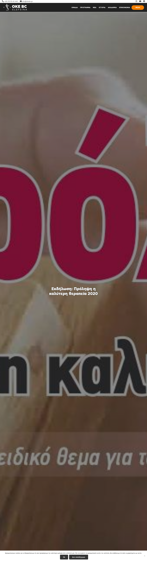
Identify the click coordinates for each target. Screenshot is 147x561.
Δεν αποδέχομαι (78, 557)
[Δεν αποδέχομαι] (145, 556)
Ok (64, 557)
